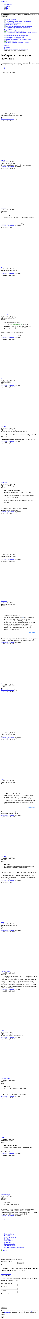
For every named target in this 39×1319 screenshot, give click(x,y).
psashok (3, 160)
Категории (4, 16)
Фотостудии (18, 37)
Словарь (14, 41)
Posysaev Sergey (5, 971)
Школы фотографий (24, 39)
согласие (7, 1312)
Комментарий (5, 1294)
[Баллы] (19, 1231)
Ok (2, 1317)
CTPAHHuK (4, 314)
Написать (4, 1307)
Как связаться (8, 1240)
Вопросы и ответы (23, 42)
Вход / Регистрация (10, 1237)
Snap (2, 779)
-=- (1, 112)
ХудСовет (7, 1239)
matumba (3, 208)
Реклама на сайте (9, 1244)
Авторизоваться (6, 1274)
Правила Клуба (9, 1234)
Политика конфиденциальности (14, 1247)
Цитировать (10, 119)
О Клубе (7, 1235)
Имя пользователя (6, 1283)
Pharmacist (4, 482)
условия (33, 1311)
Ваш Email (4, 1287)
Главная (6, 45)
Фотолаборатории (22, 35)
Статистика (8, 1242)
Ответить (4, 119)
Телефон (3, 1290)
